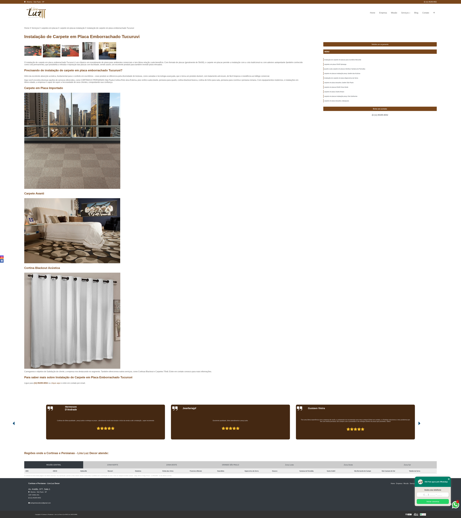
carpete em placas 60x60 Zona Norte (336, 87)
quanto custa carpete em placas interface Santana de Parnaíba (344, 69)
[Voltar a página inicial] (36, 13)
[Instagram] (2, 257)
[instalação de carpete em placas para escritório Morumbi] (70, 51)
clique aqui (55, 383)
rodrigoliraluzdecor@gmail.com (40, 503)
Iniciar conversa (433, 501)
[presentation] (10, 432)
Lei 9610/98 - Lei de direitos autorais (161, 475)
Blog (416, 13)
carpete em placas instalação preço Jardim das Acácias (342, 73)
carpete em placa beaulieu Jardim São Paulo (339, 82)
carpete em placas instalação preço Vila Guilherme (340, 96)
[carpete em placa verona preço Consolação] (107, 51)
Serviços (405, 13)
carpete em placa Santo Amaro (334, 92)
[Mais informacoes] (434, 12)
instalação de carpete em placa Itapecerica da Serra (341, 78)
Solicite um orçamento (380, 44)
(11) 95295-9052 (431, 2)
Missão (394, 13)
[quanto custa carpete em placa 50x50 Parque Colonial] (51, 51)
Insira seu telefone (433, 490)
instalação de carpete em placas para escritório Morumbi (342, 60)
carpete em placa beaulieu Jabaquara (336, 101)
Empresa (383, 13)
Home (372, 13)
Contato (425, 13)
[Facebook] (2, 261)
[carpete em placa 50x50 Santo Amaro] (33, 51)
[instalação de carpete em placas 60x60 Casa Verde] (89, 51)
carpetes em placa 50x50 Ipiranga (335, 64)
